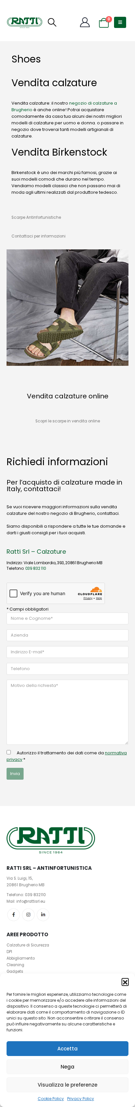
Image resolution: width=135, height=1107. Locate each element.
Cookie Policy (51, 1098)
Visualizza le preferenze (67, 1084)
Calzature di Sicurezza (28, 945)
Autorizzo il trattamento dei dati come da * (67, 756)
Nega (67, 1066)
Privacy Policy (80, 1098)
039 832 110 (35, 568)
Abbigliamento (21, 958)
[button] (125, 981)
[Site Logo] (25, 22)
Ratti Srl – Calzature (36, 551)
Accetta (67, 1048)
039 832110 (35, 894)
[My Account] (85, 22)
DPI (9, 951)
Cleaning (15, 965)
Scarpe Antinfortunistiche (36, 217)
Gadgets (15, 971)
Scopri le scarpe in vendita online (67, 421)
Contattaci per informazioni (38, 236)
